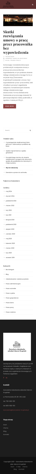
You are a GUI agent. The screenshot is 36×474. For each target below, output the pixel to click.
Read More (9, 106)
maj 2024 (9, 191)
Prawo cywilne (10, 293)
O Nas (18, 467)
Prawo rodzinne (11, 312)
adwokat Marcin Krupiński (16, 58)
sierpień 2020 (10, 229)
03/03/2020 (10, 56)
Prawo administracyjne (13, 284)
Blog (8, 60)
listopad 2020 (10, 220)
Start (5, 425)
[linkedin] (6, 377)
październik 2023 (11, 201)
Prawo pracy (15, 60)
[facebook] (3, 377)
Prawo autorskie (11, 288)
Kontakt (6, 434)
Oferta (5, 428)
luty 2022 (9, 210)
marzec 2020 (10, 248)
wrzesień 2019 (10, 257)
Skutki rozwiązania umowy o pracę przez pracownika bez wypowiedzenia (17, 42)
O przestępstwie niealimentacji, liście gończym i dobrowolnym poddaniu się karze (18, 144)
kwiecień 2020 (10, 243)
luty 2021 (8, 215)
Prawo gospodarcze (12, 298)
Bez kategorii (10, 269)
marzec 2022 (10, 205)
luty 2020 (9, 253)
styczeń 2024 (10, 196)
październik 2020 (11, 224)
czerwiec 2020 (10, 234)
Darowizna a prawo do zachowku (16, 172)
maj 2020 (9, 239)
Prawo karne (10, 303)
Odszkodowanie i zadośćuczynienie (17, 279)
